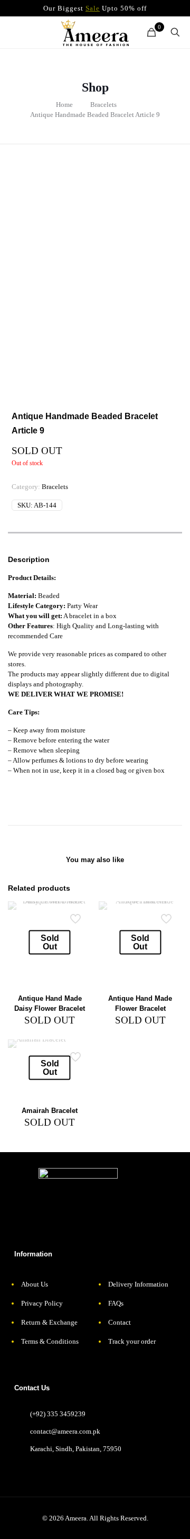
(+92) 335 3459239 (58, 1414)
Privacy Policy (42, 1303)
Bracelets (103, 104)
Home (64, 104)
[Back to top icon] (171, 1520)
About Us (34, 1284)
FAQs (116, 1303)
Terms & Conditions (50, 1341)
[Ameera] (95, 32)
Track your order (132, 1341)
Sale (93, 8)
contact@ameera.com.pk (65, 1431)
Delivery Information (138, 1284)
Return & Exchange (49, 1322)
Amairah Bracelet (50, 1111)
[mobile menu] (14, 32)
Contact (119, 1322)
